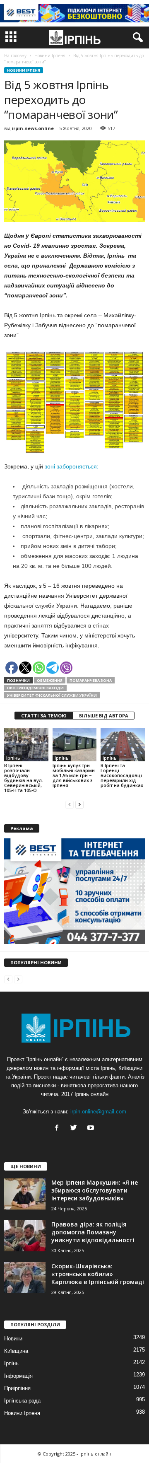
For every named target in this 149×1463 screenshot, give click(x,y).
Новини (13, 1338)
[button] (136, 38)
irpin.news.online (33, 128)
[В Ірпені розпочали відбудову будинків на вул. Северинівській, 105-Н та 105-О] (26, 744)
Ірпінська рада (22, 1401)
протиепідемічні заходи (35, 687)
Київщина (16, 1351)
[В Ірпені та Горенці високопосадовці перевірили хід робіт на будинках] (123, 744)
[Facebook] (58, 1128)
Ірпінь (13, 758)
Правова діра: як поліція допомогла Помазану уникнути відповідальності (93, 1232)
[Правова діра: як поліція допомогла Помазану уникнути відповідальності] (25, 1235)
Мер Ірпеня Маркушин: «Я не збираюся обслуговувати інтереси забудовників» (94, 1190)
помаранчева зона (91, 680)
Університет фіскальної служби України (52, 695)
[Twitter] (75, 1128)
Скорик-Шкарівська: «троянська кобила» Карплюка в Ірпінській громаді (97, 1274)
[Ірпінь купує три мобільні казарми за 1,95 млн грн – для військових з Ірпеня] (75, 744)
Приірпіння (17, 1388)
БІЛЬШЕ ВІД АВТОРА (103, 715)
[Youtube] (91, 1128)
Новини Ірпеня (23, 70)
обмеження (49, 680)
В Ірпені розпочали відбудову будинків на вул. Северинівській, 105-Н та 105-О (23, 777)
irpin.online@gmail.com (98, 1111)
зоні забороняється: (72, 466)
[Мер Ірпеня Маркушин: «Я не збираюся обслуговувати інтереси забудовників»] (25, 1194)
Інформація (18, 1376)
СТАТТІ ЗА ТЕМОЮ (44, 715)
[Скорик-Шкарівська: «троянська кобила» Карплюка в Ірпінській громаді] (25, 1277)
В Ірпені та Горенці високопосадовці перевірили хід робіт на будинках (122, 775)
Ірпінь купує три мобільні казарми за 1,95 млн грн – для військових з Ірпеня (74, 775)
